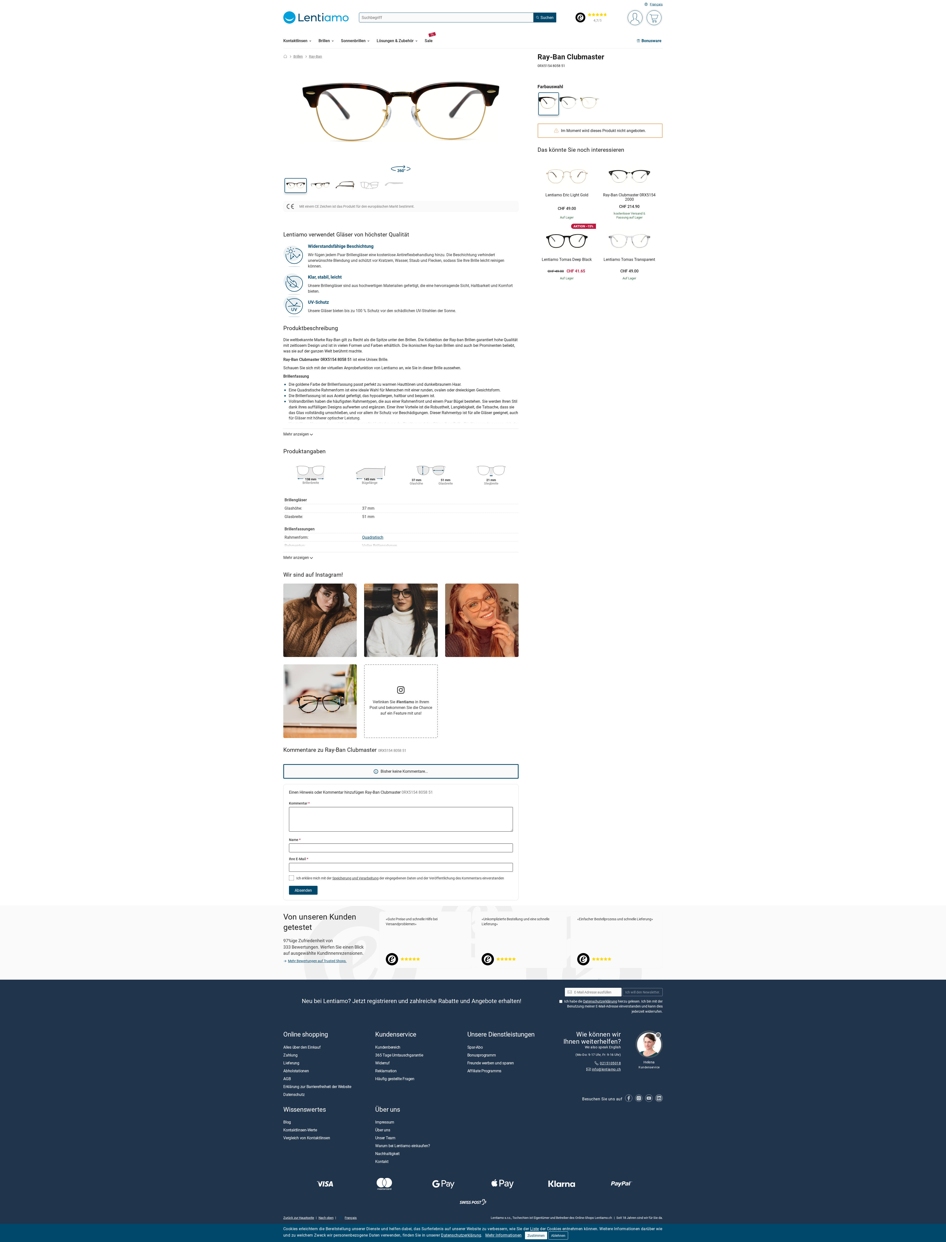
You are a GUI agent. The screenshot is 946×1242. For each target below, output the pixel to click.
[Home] (285, 56)
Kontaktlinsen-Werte (300, 1130)
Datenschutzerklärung (461, 1235)
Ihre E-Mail (298, 858)
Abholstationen (296, 1070)
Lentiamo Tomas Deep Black (567, 259)
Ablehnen (558, 1235)
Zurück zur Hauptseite (298, 1217)
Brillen (298, 56)
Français (656, 4)
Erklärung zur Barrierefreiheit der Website (317, 1086)
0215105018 (610, 1063)
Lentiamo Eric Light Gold (566, 195)
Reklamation (385, 1070)
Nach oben (326, 1217)
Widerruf (382, 1062)
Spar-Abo (475, 1047)
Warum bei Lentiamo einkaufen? (402, 1145)
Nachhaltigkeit (387, 1153)
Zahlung (290, 1054)
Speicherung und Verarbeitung (355, 878)
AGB (287, 1078)
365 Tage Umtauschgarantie (399, 1054)
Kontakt (381, 1161)
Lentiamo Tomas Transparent (629, 259)
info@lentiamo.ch (606, 1069)
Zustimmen (536, 1235)
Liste (534, 1228)
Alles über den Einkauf (302, 1047)
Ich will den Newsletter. (642, 992)
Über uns (382, 1130)
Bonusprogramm (481, 1054)
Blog (287, 1122)
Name (295, 839)
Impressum (384, 1122)
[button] (296, 185)
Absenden (303, 890)
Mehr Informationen (503, 1235)
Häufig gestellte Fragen (394, 1078)
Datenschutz (293, 1094)
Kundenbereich (387, 1047)
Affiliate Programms (484, 1070)
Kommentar (299, 803)
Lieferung (291, 1062)
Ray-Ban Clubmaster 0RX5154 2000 (629, 197)
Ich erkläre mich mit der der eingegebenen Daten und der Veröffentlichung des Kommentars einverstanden (400, 878)
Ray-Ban (315, 56)
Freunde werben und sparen (490, 1062)
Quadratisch (372, 537)
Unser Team (385, 1138)
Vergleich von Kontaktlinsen (306, 1138)
